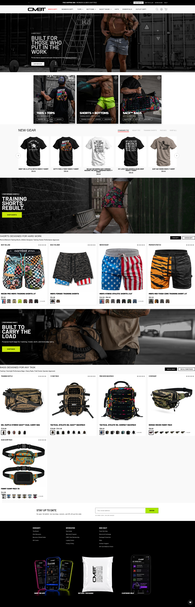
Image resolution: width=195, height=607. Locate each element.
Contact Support (104, 543)
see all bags (171, 369)
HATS (117, 9)
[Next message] (130, 2)
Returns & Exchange (105, 534)
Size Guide (69, 531)
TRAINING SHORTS (150, 130)
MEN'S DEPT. (52, 9)
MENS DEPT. (175, 238)
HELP (165, 2)
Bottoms (90, 9)
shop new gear (38, 64)
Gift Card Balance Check (106, 546)
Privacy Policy (70, 543)
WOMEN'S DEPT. (68, 9)
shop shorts (12, 215)
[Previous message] (29, 2)
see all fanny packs (186, 369)
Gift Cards (35, 540)
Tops (79, 9)
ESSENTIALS (127, 9)
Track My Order (103, 531)
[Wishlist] (190, 602)
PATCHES (163, 130)
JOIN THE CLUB (148, 2)
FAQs (100, 540)
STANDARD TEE (123, 130)
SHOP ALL (173, 130)
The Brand (36, 531)
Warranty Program (71, 534)
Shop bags (11, 349)
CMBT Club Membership (72, 537)
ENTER (152, 510)
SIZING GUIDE (158, 2)
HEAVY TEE (136, 130)
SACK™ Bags (104, 9)
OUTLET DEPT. (141, 9)
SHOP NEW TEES (138, 2)
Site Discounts (37, 534)
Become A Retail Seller (39, 537)
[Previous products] (18, 155)
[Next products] (176, 155)
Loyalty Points (70, 540)
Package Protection (105, 537)
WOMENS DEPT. (189, 238)
